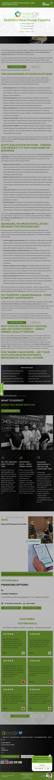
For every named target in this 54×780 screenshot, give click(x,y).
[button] (52, 3)
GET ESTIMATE (46, 3)
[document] (27, 390)
